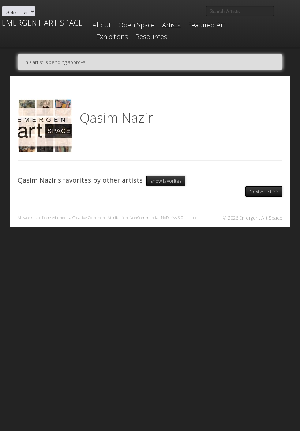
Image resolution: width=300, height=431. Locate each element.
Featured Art (206, 24)
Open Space (136, 24)
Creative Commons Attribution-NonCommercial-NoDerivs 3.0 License (134, 217)
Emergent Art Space (42, 23)
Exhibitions (112, 36)
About (102, 24)
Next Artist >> (264, 191)
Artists (171, 24)
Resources (151, 36)
